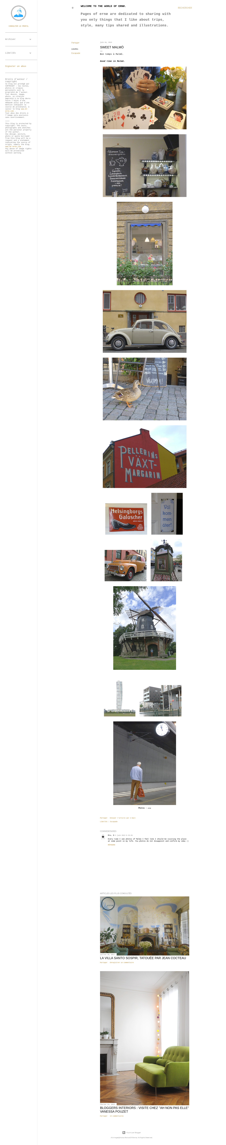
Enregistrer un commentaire (122, 963)
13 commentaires (117, 1116)
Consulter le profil (19, 26)
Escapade (75, 53)
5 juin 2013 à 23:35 (124, 835)
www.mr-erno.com (13, 147)
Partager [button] (75, 43)
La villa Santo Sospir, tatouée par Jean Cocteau (143, 958)
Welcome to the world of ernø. (103, 6)
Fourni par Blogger (133, 1133)
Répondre (111, 845)
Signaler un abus (15, 66)
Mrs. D (111, 835)
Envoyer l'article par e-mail (122, 818)
